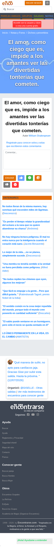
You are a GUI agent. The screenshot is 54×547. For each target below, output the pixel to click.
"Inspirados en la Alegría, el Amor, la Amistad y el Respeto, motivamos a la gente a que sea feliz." (29, 526)
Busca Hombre (8, 476)
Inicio (5, 33)
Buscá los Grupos (9, 509)
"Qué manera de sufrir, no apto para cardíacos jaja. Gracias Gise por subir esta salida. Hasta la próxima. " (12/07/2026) (26, 371)
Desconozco (9, 213)
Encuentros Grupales (11, 495)
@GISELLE (27, 387)
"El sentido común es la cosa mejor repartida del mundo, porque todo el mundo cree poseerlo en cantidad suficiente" (26, 309)
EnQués (5, 504)
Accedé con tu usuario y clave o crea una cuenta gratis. (27, 24)
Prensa (5, 457)
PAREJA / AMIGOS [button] (10, 16)
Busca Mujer (7, 481)
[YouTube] (32, 414)
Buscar (5, 428)
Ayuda (4, 433)
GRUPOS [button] (27, 16)
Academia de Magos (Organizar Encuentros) (20, 514)
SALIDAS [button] (39, 16)
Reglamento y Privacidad (12, 438)
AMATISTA (22, 336)
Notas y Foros (18, 33)
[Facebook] (27, 414)
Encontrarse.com (27, 522)
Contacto (6, 452)
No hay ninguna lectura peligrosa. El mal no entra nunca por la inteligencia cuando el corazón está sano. (26, 240)
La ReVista (6, 499)
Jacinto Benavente (33, 244)
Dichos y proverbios (38, 33)
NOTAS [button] (49, 16)
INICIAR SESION (33, 3)
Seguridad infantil (9, 443)
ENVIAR (9, 178)
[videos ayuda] (47, 3)
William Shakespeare (40, 135)
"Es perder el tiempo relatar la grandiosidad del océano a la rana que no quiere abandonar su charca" (26, 225)
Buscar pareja (8, 471)
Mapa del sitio (8, 447)
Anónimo (32, 228)
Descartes (44, 313)
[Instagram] (37, 414)
